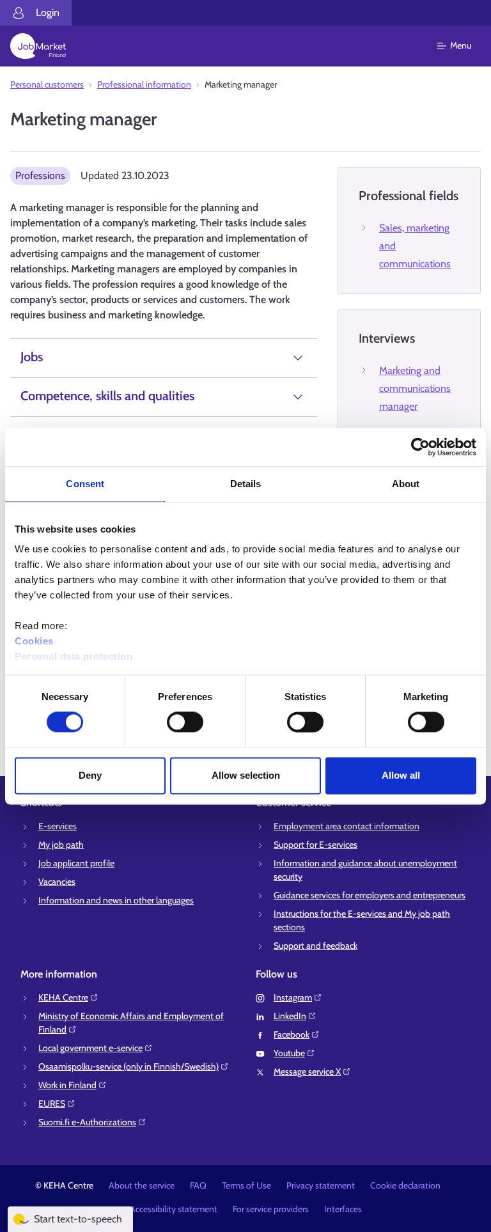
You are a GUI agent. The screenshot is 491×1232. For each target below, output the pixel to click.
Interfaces (343, 1209)
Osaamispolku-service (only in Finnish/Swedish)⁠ (128, 1066)
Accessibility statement (173, 1209)
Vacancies (56, 881)
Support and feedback (315, 945)
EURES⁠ (51, 1103)
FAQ (198, 1185)
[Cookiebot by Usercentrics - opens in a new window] (420, 446)
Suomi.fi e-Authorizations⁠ (87, 1122)
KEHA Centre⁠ (63, 997)
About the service (142, 1185)
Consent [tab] (85, 483)
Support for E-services (315, 844)
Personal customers (47, 84)
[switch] (185, 722)
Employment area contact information (346, 826)
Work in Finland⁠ (67, 1085)
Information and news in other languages (116, 900)
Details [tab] (245, 483)
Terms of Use (246, 1185)
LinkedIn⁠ (290, 1016)
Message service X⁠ (307, 1071)
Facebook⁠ (291, 1034)
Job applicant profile (76, 863)
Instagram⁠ (293, 997)
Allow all (401, 775)
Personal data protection (73, 656)
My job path (61, 844)
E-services (57, 826)
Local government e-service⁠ (90, 1048)
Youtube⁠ (289, 1053)
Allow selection (246, 775)
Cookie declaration (405, 1185)
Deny (90, 775)
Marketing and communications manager (415, 388)
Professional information (144, 84)
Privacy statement (320, 1185)
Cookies (34, 640)
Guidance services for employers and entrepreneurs (369, 895)
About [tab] (406, 483)
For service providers (271, 1209)
